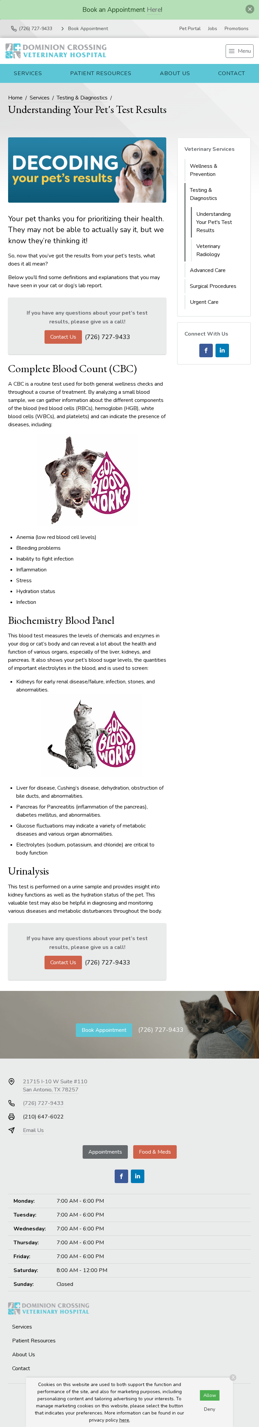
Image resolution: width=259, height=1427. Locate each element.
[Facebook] (206, 350)
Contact (231, 73)
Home (15, 97)
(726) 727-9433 (107, 337)
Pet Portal (190, 28)
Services (28, 73)
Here (154, 9)
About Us (175, 73)
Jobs (212, 28)
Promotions (237, 28)
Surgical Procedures (213, 286)
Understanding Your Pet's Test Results (214, 222)
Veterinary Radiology (208, 250)
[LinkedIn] (222, 350)
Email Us (33, 1130)
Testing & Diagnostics (82, 97)
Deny (209, 1409)
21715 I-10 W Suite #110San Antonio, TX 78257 (55, 1085)
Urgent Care (204, 302)
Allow (209, 1395)
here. (124, 1420)
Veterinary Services (209, 149)
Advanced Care (208, 270)
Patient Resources (101, 73)
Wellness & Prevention (204, 170)
